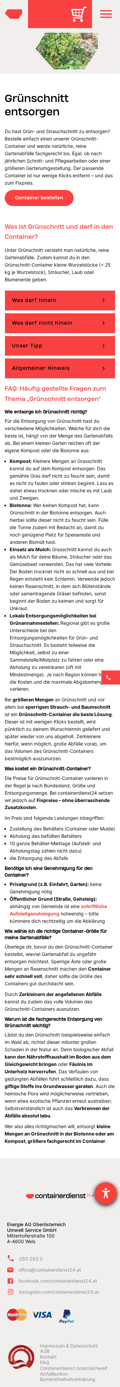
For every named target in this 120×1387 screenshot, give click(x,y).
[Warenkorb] (81, 19)
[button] (106, 14)
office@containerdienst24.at (49, 1270)
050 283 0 (31, 1259)
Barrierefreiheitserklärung (67, 1379)
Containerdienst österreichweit (73, 1368)
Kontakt (48, 1357)
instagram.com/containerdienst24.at (59, 1292)
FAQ (44, 1362)
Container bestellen (39, 198)
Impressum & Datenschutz (69, 1346)
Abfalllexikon (54, 1374)
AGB (45, 1351)
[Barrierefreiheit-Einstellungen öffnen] (106, 1193)
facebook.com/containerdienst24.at (57, 1281)
